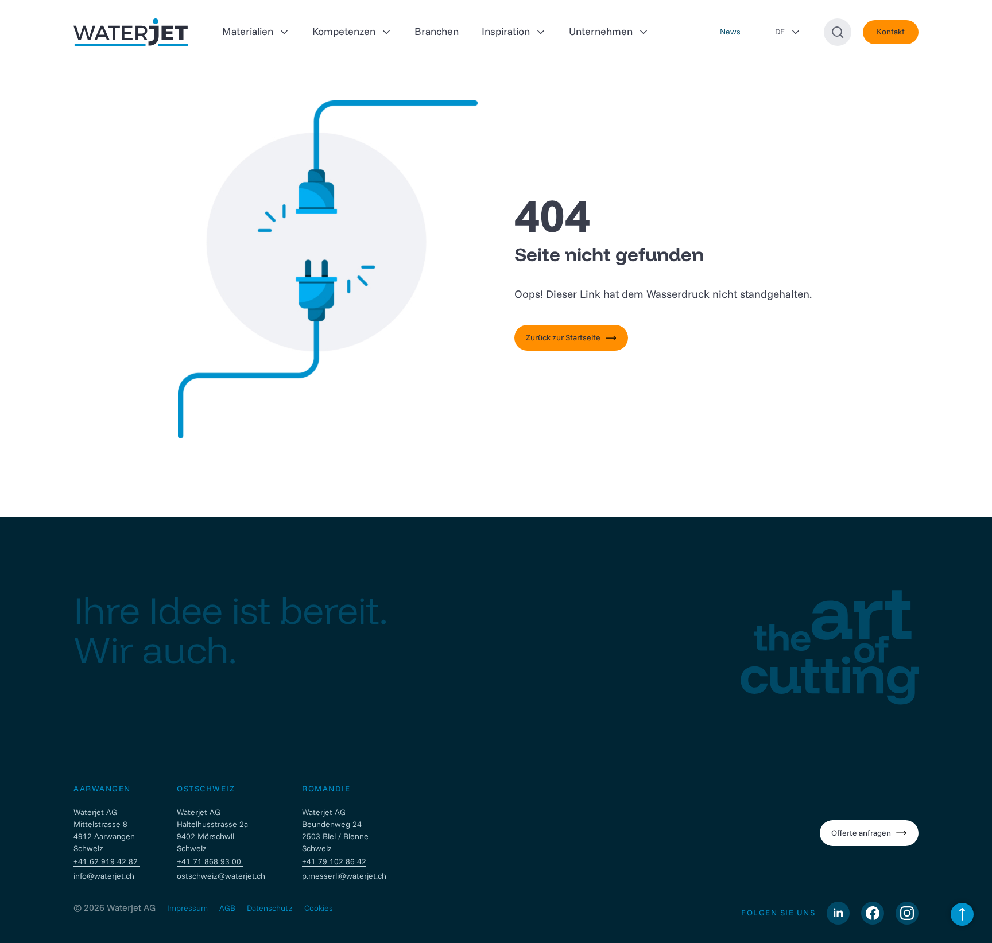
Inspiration (506, 31)
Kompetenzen (343, 31)
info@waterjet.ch (103, 876)
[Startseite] (130, 32)
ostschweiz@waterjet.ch (221, 876)
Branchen (436, 31)
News (730, 31)
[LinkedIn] (838, 913)
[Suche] (837, 32)
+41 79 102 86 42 (334, 861)
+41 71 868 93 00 (210, 861)
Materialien (247, 31)
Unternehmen (601, 31)
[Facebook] (872, 913)
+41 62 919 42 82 (106, 861)
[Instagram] (907, 913)
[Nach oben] (962, 914)
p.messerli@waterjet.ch (344, 876)
